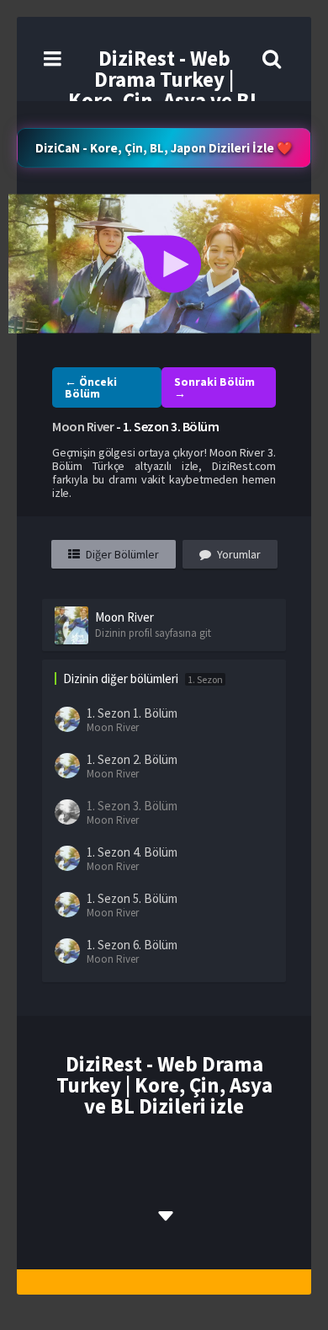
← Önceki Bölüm (91, 387)
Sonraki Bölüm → (214, 387)
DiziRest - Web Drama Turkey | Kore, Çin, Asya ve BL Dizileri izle (164, 90)
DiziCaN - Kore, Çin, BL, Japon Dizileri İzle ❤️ (164, 148)
